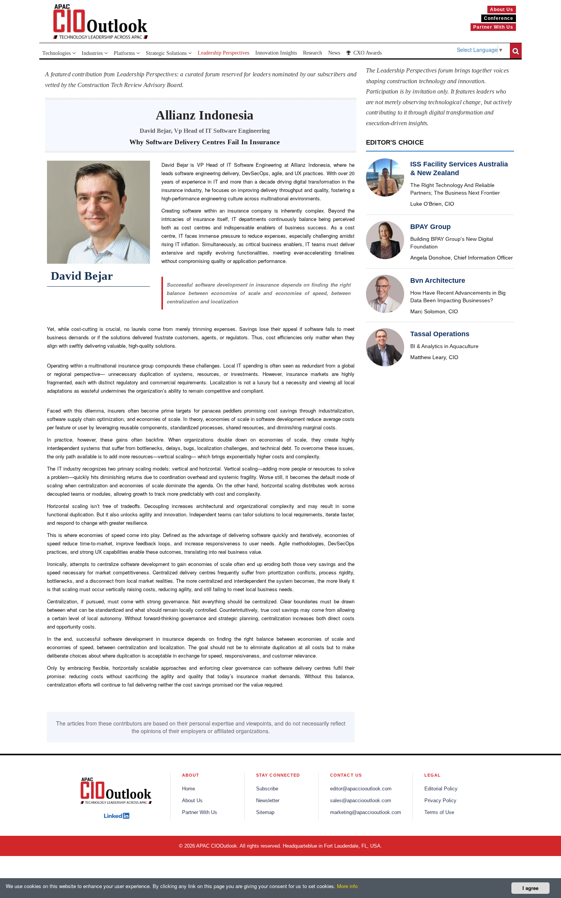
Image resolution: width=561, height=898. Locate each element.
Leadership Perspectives (223, 53)
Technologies (57, 53)
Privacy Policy (440, 800)
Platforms (125, 53)
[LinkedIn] (116, 816)
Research (312, 53)
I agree (530, 888)
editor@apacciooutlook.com (361, 789)
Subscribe (267, 789)
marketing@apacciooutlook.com (365, 812)
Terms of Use (439, 812)
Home (188, 789)
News (334, 53)
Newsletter (267, 800)
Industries (93, 53)
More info (347, 886)
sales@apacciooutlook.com (360, 800)
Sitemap (265, 812)
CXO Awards (367, 53)
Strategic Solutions (167, 53)
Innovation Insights (276, 53)
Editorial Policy (441, 789)
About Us (192, 800)
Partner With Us (199, 812)
